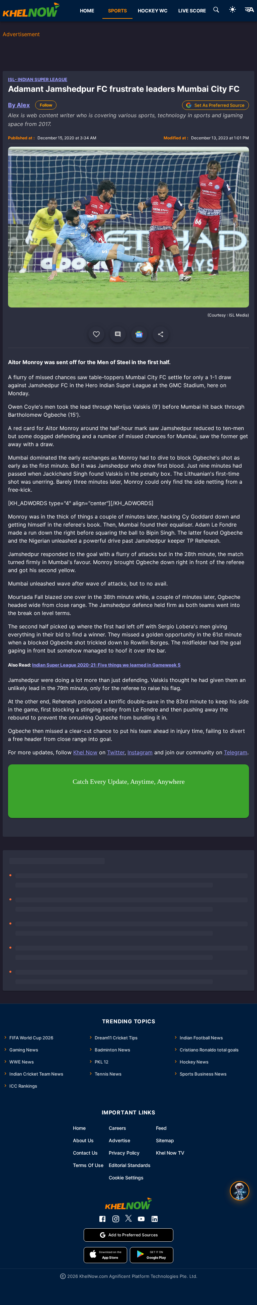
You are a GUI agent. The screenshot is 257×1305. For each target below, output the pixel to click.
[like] (96, 334)
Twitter (115, 752)
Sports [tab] (117, 10)
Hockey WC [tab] (153, 10)
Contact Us (85, 1153)
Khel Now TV (170, 1153)
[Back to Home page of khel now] (31, 10)
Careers (117, 1128)
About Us (83, 1140)
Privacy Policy (124, 1153)
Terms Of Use (88, 1165)
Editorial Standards (130, 1165)
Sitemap (165, 1140)
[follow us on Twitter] (128, 1219)
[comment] (118, 334)
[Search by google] (216, 10)
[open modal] (239, 1190)
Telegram (235, 752)
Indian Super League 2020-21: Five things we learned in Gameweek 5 (106, 665)
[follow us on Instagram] (116, 1219)
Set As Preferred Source (219, 105)
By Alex (19, 105)
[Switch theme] (233, 10)
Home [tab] (87, 10)
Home (79, 1128)
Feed (161, 1128)
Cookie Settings (126, 1177)
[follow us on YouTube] (141, 1219)
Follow (46, 105)
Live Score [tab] (192, 10)
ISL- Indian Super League (37, 79)
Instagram (140, 752)
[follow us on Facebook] (102, 1219)
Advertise (119, 1140)
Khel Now (85, 752)
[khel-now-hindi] (249, 10)
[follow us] (139, 334)
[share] (161, 334)
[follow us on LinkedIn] (155, 1219)
